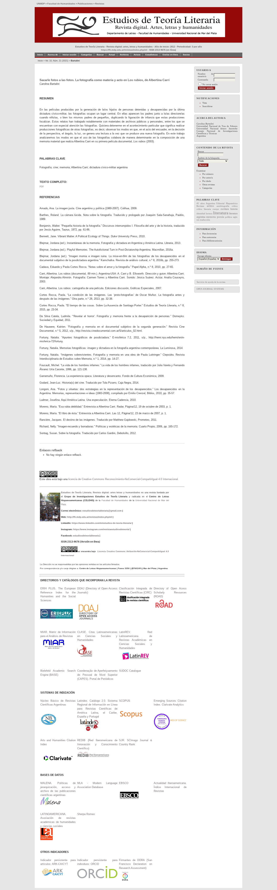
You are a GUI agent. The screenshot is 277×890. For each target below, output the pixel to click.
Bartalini (75, 60)
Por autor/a (207, 177)
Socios (186, 55)
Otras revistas (208, 184)
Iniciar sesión (69, 55)
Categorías (207, 188)
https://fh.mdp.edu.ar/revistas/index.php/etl (124, 50)
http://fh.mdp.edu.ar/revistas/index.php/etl (89, 517)
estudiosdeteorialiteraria (86, 535)
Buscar (100, 55)
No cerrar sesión (210, 84)
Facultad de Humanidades (115, 500)
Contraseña (203, 79)
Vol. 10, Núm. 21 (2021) (56, 60)
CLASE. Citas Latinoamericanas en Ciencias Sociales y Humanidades (97, 636)
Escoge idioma (204, 256)
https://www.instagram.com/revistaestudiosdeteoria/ (101, 529)
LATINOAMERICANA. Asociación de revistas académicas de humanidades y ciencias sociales (58, 820)
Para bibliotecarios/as (212, 240)
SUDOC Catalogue (130, 670)
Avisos (137, 55)
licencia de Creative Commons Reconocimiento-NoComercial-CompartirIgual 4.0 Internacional (123, 479)
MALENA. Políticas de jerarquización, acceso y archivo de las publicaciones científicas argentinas (58, 789)
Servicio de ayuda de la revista (211, 282)
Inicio (40, 55)
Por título (206, 181)
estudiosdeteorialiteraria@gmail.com (102, 510)
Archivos (124, 55)
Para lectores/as (209, 233)
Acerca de (53, 55)
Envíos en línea (170, 55)
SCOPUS (124, 700)
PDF (42, 186)
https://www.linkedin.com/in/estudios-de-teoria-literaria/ (102, 523)
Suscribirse (207, 106)
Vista (204, 103)
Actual (112, 55)
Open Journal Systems (210, 289)
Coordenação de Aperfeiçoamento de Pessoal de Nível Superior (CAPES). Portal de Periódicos (97, 674)
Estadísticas (151, 55)
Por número (208, 174)
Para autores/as (209, 237)
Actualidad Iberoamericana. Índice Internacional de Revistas (170, 787)
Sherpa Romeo (86, 814)
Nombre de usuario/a (205, 75)
